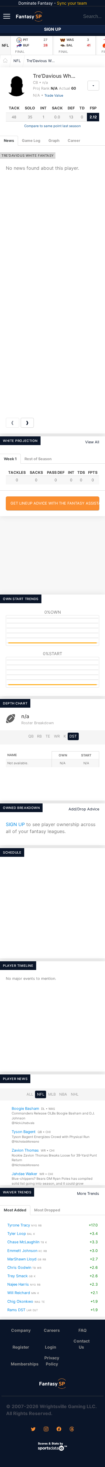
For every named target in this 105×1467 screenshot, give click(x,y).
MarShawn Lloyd (21, 1259)
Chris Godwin (19, 1267)
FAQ (82, 1330)
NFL (5, 45)
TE (48, 736)
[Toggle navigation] (7, 16)
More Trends (88, 1193)
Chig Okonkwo (20, 1301)
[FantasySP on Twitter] (33, 1429)
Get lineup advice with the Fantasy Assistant (54, 503)
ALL (30, 1094)
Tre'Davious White (42, 61)
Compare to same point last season (52, 126)
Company (21, 1330)
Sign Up (52, 29)
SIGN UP (15, 824)
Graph (54, 140)
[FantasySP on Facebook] (58, 1429)
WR (57, 736)
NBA (63, 1094)
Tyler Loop (16, 1233)
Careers (52, 1330)
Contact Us (82, 1343)
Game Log (31, 140)
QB (31, 736)
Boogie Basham (25, 1108)
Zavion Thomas (25, 1150)
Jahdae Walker (24, 1173)
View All (92, 442)
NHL (74, 1094)
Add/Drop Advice (84, 809)
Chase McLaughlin (23, 1242)
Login (50, 1347)
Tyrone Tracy (18, 1225)
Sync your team (72, 3)
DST (73, 736)
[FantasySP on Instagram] (46, 1429)
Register (21, 1347)
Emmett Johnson (22, 1251)
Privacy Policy (51, 1360)
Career (74, 140)
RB (39, 736)
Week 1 (10, 459)
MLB (52, 1094)
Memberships (23, 1363)
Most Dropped (47, 1210)
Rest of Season (38, 459)
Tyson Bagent (24, 1132)
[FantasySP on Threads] (71, 1429)
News (9, 140)
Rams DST (16, 1310)
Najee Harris (18, 1284)
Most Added (15, 1210)
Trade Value (53, 95)
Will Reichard (18, 1293)
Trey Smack (17, 1276)
